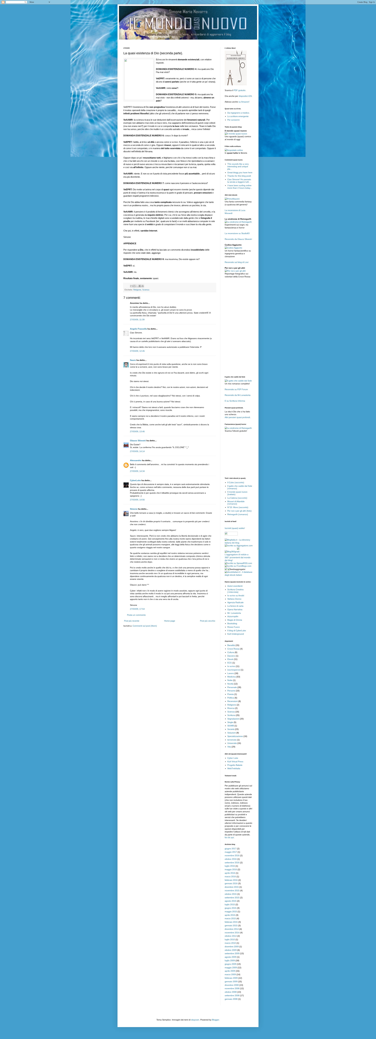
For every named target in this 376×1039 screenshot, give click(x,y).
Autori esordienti (234, 586)
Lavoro (230, 673)
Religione (137, 290)
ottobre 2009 (231, 950)
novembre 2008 (232, 988)
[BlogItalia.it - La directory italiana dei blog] (239, 543)
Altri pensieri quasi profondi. (238, 417)
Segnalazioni (233, 719)
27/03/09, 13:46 (137, 431)
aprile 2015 (230, 915)
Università (232, 743)
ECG (229, 663)
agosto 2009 (230, 957)
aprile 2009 (230, 971)
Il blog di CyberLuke (236, 630)
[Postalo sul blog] (134, 286)
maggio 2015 (231, 911)
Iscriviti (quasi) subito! (235, 528)
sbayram (195, 1020)
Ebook (230, 659)
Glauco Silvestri (138, 440)
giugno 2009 (230, 964)
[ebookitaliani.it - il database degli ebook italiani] (239, 575)
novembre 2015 (232, 890)
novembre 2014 (232, 932)
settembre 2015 (232, 897)
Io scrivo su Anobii (235, 595)
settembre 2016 (232, 862)
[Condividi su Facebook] (139, 286)
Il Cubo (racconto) (235, 482)
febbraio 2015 (231, 922)
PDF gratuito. (240, 90)
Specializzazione (235, 736)
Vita (229, 747)
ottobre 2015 (231, 894)
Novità (230, 684)
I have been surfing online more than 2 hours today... (239, 186)
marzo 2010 (230, 943)
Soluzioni (231, 733)
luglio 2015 (230, 904)
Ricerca (230, 708)
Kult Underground (235, 634)
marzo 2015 (230, 918)
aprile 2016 (230, 873)
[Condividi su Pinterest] (142, 286)
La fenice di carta (235, 606)
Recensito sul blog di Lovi (236, 262)
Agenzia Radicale (235, 602)
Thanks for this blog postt (239, 176)
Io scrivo (231, 666)
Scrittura (231, 715)
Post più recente (131, 621)
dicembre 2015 (232, 887)
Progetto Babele (234, 765)
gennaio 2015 (231, 925)
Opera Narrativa (234, 609)
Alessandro (135, 460)
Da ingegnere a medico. (238, 113)
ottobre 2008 (231, 992)
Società (230, 729)
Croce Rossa (233, 649)
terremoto (231, 740)
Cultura (230, 652)
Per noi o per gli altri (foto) (239, 511)
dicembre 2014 (232, 929)
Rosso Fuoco (233, 627)
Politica (230, 698)
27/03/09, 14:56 (137, 499)
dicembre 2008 (232, 985)
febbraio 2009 (231, 978)
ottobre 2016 (231, 859)
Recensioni (232, 701)
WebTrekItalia (233, 768)
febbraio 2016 (231, 880)
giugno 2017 (230, 848)
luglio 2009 (230, 960)
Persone (231, 690)
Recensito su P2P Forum (236, 389)
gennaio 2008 (231, 999)
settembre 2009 (232, 953)
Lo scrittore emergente (238, 116)
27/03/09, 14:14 (137, 451)
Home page (169, 621)
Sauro (133, 360)
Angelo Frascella (138, 329)
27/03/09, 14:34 (137, 471)
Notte (229, 680)
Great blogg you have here (239, 172)
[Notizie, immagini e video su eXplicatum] (226, 569)
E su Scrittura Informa (235, 401)
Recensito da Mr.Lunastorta (237, 395)
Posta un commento (136, 615)
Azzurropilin (232, 616)
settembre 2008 (232, 995)
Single (230, 722)
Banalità (231, 645)
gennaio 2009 (231, 981)
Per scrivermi (233, 120)
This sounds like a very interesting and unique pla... (238, 166)
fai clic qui (229, 837)
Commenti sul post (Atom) (145, 626)
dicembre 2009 (232, 946)
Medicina (231, 677)
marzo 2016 (230, 876)
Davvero (231, 656)
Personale (232, 687)
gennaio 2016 (231, 883)
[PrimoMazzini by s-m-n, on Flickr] (232, 199)
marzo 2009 (230, 974)
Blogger (215, 1020)
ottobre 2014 (231, 936)
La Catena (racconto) (237, 498)
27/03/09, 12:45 (137, 351)
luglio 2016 (230, 866)
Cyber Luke (232, 758)
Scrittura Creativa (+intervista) (235, 590)
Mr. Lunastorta (234, 613)
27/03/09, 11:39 (137, 319)
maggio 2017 (231, 852)
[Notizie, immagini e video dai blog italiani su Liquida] (230, 549)
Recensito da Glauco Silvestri (238, 239)
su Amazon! (244, 102)
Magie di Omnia (234, 620)
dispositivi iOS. (245, 96)
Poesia (230, 694)
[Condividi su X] (137, 286)
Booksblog (232, 623)
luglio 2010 (230, 939)
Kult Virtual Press (235, 761)
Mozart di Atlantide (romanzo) (236, 502)
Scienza (145, 290)
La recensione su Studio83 (237, 233)
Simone (133, 509)
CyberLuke (135, 480)
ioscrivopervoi (233, 670)
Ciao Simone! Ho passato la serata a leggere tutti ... (239, 180)
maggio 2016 (231, 869)
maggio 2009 (231, 967)
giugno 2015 (230, 908)
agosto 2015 (230, 901)
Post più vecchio (207, 621)
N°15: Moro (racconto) (237, 507)
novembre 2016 (232, 855)
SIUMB (230, 725)
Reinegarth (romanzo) (237, 514)
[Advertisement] (176, 41)
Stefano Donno (234, 599)
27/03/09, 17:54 (137, 609)
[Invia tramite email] (131, 286)
